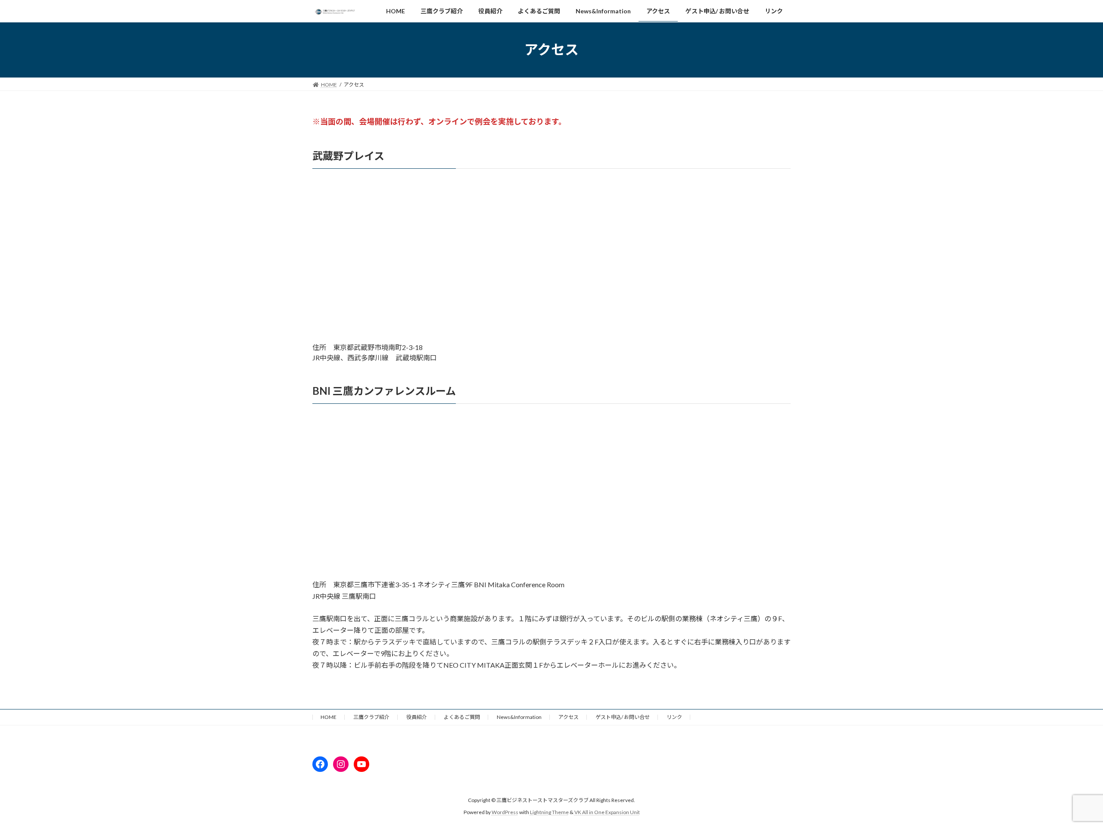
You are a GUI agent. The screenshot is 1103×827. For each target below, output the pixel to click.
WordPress (505, 812)
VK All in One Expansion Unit (607, 812)
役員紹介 (416, 717)
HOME (329, 717)
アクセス (568, 717)
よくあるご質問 (462, 717)
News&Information (519, 717)
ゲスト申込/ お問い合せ (622, 717)
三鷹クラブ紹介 (371, 717)
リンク (674, 717)
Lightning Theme (549, 812)
